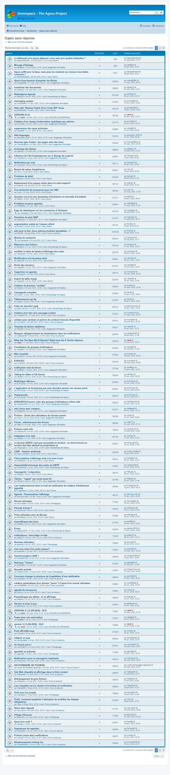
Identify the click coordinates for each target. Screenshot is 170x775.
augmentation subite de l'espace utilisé (34, 224)
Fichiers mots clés (23, 429)
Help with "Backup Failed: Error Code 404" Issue (39, 108)
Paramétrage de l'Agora (56, 97)
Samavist (21, 220)
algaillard (20, 620)
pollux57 (20, 538)
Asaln (19, 295)
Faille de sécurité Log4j (26, 306)
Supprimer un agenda (25, 272)
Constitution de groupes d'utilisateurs (33, 347)
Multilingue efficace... (25, 381)
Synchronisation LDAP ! (26, 556)
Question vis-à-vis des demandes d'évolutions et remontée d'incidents (50, 197)
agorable (20, 654)
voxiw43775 (22, 315)
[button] (163, 48)
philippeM (21, 411)
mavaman (21, 254)
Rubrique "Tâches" (24, 562)
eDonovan (21, 510)
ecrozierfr (21, 322)
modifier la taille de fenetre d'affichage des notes (39, 251)
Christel (20, 633)
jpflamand (21, 606)
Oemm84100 (22, 744)
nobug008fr (21, 83)
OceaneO (21, 274)
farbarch (20, 90)
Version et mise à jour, (25, 603)
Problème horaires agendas (28, 203)
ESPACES (19, 361)
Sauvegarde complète (25, 292)
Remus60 (21, 731)
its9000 (20, 524)
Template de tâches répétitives (29, 326)
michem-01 (21, 431)
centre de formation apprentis (29, 667)
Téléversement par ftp (25, 299)
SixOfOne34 (22, 404)
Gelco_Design (23, 454)
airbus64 (20, 261)
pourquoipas (22, 640)
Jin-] (19, 172)
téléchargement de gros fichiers (30, 679)
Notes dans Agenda (24, 708)
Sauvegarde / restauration (27, 472)
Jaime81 (20, 281)
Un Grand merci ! (23, 644)
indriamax (21, 681)
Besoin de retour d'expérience (29, 169)
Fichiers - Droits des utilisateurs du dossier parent (40, 415)
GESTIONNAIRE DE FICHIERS (29, 665)
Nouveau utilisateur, (24, 542)
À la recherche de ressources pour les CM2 (36, 190)
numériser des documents (27, 87)
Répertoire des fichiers (25, 244)
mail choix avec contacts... (28, 408)
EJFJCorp (21, 384)
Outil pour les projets (25, 692)
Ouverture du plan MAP (26, 217)
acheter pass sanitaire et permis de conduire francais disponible (47, 320)
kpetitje (20, 724)
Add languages (22, 135)
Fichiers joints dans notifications (31, 735)
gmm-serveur (22, 308)
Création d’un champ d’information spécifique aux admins (44, 121)
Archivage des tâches (25, 149)
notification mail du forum (27, 367)
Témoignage (56, 503)
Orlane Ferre (22, 572)
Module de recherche (25, 238)
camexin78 (21, 467)
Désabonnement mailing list (28, 742)
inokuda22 (21, 695)
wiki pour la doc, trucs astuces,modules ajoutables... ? (42, 231)
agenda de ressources (25, 590)
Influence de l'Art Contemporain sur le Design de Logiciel (43, 156)
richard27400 (22, 558)
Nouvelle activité (22, 569)
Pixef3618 (21, 461)
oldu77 (20, 425)
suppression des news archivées (31, 128)
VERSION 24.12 (22, 115)
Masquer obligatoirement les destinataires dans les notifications (47, 333)
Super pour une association (28, 617)
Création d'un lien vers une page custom (35, 313)
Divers (56, 61)
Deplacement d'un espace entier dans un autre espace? (42, 183)
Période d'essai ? (23, 508)
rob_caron (21, 710)
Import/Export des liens (26, 521)
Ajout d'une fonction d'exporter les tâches (35, 80)
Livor (19, 192)
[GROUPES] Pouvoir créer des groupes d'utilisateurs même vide (47, 402)
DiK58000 (21, 206)
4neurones (21, 661)
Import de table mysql (25, 279)
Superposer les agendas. (27, 728)
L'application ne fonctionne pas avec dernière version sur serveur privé (50, 388)
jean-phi (20, 544)
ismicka (20, 356)
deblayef (20, 67)
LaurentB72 (22, 647)
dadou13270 (22, 531)
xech (23, 117)
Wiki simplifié (21, 354)
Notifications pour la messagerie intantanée (36, 658)
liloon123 (20, 717)
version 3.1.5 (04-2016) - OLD (28, 624)
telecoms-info (22, 497)
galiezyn (20, 151)
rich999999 (21, 585)
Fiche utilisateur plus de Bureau (30, 515)
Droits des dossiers (24, 265)
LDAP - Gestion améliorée (27, 451)
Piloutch (20, 474)
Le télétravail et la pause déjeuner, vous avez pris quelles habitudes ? (50, 58)
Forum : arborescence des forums (31, 422)
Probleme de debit (23, 176)
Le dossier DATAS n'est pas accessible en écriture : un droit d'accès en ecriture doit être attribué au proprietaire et (50, 444)
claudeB (20, 131)
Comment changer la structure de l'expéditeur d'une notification (47, 576)
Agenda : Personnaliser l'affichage (31, 494)
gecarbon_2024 (23, 138)
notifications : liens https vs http (30, 535)
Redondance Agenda (24, 94)
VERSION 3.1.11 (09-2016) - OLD (30, 610)
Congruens (21, 490)
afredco (20, 377)
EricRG (20, 226)
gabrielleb (21, 565)
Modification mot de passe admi (30, 258)
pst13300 (21, 579)
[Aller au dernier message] (140, 58)
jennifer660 (21, 110)
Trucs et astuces (54, 233)
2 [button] (160, 48)
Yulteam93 (21, 674)
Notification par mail (24, 162)
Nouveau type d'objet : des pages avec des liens (38, 142)
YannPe (20, 329)
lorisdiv (20, 288)
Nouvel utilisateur (23, 501)
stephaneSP (22, 336)
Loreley (20, 738)
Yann (19, 704)
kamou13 (21, 165)
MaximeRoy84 (23, 61)
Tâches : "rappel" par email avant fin (33, 479)
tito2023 (20, 97)
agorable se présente (25, 651)
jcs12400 (21, 124)
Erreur (17, 528)
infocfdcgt (21, 517)
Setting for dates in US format (29, 374)
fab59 (19, 199)
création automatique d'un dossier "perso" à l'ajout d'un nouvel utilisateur (52, 583)
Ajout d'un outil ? (23, 721)
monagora (25, 213)
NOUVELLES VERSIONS (59, 117)
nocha (19, 592)
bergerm (20, 247)
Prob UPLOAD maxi (24, 631)
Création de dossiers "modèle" (30, 285)
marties (20, 438)
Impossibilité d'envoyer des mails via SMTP (36, 465)
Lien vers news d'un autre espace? (32, 549)
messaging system (23, 101)
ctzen (19, 418)
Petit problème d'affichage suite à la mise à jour (38, 458)
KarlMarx (21, 370)
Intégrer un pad (22, 638)
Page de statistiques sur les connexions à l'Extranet (40, 210)
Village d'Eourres (23, 715)
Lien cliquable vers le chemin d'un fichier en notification (43, 685)
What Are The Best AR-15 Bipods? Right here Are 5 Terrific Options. (49, 340)
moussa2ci (21, 448)
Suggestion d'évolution (56, 67)
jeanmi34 (20, 551)
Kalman (20, 599)
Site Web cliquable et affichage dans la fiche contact (41, 672)
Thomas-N (21, 158)
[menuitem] (22, 26)
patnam (20, 179)
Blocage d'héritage (23, 65)
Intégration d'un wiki (24, 436)
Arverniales (21, 503)
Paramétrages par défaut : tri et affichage (35, 597)
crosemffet (21, 103)
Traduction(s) (21, 395)
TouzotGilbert (22, 144)
